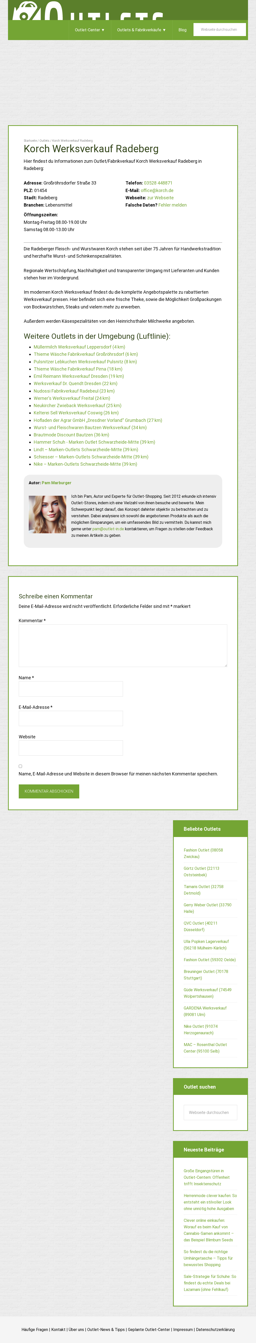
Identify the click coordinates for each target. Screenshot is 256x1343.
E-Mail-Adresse (35, 707)
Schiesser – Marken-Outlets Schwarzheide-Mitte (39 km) (91, 456)
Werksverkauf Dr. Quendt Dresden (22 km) (76, 383)
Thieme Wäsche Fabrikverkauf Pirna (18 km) (78, 369)
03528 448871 (158, 183)
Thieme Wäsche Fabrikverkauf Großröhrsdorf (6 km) (86, 354)
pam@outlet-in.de (108, 529)
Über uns (76, 1329)
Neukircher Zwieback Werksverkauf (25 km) (78, 405)
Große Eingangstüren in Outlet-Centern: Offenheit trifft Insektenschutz (207, 1177)
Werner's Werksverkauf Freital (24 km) (72, 398)
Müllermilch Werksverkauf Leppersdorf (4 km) (79, 347)
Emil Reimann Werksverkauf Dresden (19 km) (79, 376)
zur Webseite (160, 197)
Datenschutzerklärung (215, 1329)
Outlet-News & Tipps (106, 1329)
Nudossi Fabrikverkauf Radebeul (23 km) (74, 391)
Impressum (183, 1329)
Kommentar (32, 620)
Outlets (128, 10)
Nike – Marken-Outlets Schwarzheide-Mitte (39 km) (85, 464)
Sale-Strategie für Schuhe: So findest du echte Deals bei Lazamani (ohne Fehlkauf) (210, 1283)
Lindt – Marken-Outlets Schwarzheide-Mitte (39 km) (86, 449)
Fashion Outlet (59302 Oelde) (210, 959)
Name (26, 677)
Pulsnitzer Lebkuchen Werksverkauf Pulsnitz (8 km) (85, 361)
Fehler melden (172, 205)
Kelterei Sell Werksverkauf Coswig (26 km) (76, 412)
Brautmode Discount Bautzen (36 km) (71, 434)
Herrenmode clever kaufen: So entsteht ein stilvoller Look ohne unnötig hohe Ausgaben (210, 1202)
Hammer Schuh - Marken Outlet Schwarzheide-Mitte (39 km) (94, 442)
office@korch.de (157, 190)
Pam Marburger (57, 482)
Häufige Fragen (35, 1329)
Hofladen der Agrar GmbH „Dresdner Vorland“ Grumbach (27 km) (98, 420)
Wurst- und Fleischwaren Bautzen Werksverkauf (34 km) (90, 427)
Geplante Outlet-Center (149, 1329)
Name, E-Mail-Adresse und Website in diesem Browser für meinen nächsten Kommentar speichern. (118, 773)
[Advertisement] (128, 78)
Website (27, 736)
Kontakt (58, 1329)
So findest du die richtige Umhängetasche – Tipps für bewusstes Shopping (208, 1258)
